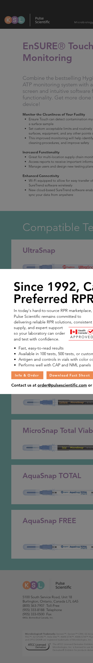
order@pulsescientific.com (62, 385)
